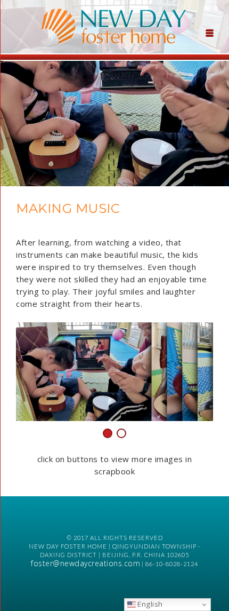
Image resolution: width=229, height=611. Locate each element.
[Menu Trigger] (210, 32)
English (149, 604)
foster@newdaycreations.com (85, 563)
